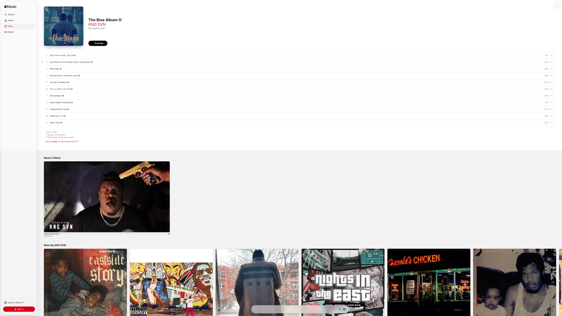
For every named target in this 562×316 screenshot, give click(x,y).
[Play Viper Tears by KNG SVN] (47, 122)
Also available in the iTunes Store (61, 141)
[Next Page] (559, 290)
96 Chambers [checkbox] (56, 96)
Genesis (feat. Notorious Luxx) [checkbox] (64, 75)
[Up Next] (340, 309)
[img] (10, 6)
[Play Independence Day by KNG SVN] (47, 109)
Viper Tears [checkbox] (55, 122)
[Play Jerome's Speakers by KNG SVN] (47, 82)
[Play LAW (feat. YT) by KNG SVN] (47, 116)
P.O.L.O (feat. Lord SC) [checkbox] (60, 89)
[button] (19, 14)
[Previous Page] (41, 290)
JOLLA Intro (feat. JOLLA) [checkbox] (61, 55)
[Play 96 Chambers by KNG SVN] (47, 96)
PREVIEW (545, 55)
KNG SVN (97, 24)
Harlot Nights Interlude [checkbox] (60, 102)
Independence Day (51, 234)
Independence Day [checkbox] (58, 109)
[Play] (47, 228)
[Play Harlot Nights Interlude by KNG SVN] (47, 102)
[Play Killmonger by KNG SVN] (47, 69)
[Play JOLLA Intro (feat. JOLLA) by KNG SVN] (47, 55)
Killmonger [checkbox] (54, 69)
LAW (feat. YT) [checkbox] (56, 116)
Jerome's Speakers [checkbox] (58, 82)
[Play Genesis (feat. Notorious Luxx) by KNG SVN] (47, 75)
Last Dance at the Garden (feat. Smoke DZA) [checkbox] (70, 62)
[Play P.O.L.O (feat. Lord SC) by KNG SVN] (47, 89)
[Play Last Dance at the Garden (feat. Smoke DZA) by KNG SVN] (47, 62)
